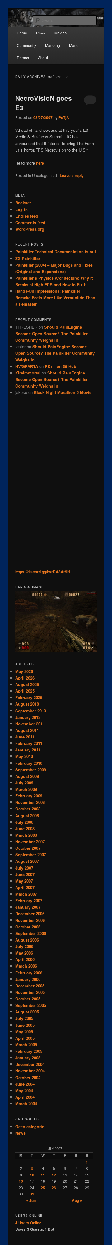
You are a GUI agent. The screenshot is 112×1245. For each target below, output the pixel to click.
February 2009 (28, 796)
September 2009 (30, 770)
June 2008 (25, 828)
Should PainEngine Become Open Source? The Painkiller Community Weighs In (51, 333)
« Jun (31, 1200)
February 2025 (28, 697)
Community (26, 45)
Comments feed (30, 222)
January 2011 (27, 750)
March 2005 (26, 1045)
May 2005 (24, 1032)
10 (32, 1175)
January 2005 (27, 1058)
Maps (73, 45)
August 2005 (27, 1012)
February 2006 (28, 973)
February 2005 (28, 1051)
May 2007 (24, 881)
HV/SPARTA (26, 366)
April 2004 (25, 1097)
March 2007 (26, 894)
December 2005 (29, 986)
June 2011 (25, 737)
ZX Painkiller (27, 258)
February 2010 (28, 763)
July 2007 (24, 868)
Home (22, 32)
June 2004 (25, 1084)
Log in (21, 209)
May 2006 (24, 953)
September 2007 (30, 854)
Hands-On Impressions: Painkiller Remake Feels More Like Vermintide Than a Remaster (55, 297)
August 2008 (27, 815)
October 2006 (27, 927)
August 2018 (27, 704)
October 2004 (27, 1077)
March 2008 (26, 835)
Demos (23, 57)
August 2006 (27, 940)
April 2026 (25, 678)
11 (43, 1175)
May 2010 (24, 756)
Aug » (77, 1200)
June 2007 (25, 874)
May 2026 (24, 671)
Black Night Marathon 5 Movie (62, 392)
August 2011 (27, 730)
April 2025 (25, 691)
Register (23, 203)
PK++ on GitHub (60, 366)
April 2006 (25, 959)
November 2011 (30, 724)
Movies (60, 32)
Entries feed (26, 216)
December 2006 (29, 913)
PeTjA (63, 117)
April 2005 (25, 1038)
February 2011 (28, 743)
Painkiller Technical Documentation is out (55, 252)
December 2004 (29, 1064)
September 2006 (30, 933)
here (40, 163)
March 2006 (26, 966)
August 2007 (27, 861)
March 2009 (26, 789)
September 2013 (30, 711)
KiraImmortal (27, 373)
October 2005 (27, 999)
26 (54, 1187)
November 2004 (30, 1071)
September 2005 (30, 1005)
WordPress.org (29, 229)
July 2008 (24, 822)
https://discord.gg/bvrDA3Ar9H (42, 571)
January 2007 (27, 907)
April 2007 (25, 887)
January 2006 (27, 979)
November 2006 (30, 920)
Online (28, 1222)
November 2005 (30, 992)
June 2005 (25, 1025)
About (43, 57)
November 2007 (30, 841)
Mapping (52, 45)
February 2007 (28, 900)
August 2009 (27, 776)
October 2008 (27, 809)
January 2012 (27, 717)
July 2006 (24, 946)
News (20, 1133)
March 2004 (26, 1103)
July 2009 (24, 783)
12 (54, 1175)
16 (21, 1181)
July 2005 (24, 1018)
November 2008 (30, 802)
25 (43, 1187)
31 (32, 1194)
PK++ (40, 32)
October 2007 (27, 848)
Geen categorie (29, 1126)
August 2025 (27, 684)
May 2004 (24, 1090)
